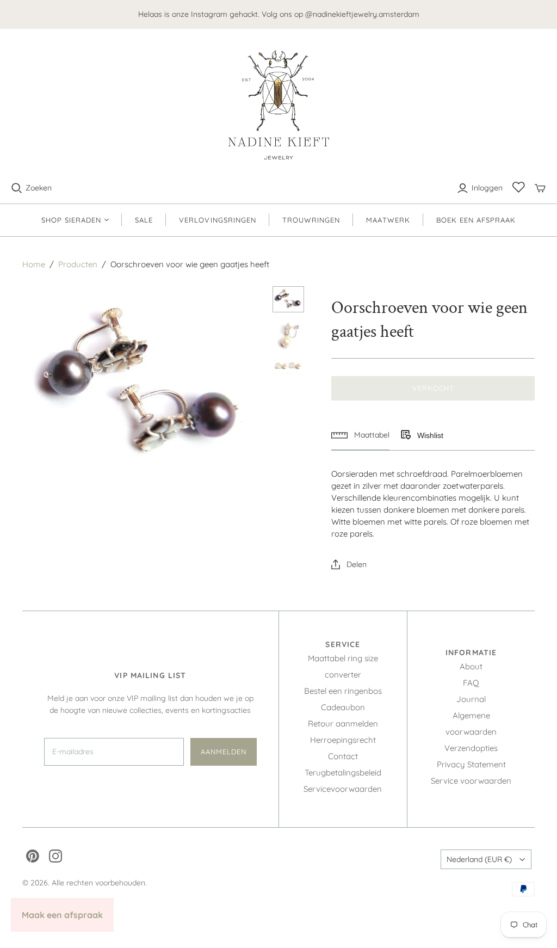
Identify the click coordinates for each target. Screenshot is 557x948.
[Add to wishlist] (405, 435)
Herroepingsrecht (343, 740)
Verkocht (433, 388)
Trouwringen (311, 220)
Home (33, 264)
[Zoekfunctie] (16, 188)
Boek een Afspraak (476, 220)
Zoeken (39, 188)
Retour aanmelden (343, 723)
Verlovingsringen (217, 220)
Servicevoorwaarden (343, 789)
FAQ (471, 683)
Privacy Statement (471, 764)
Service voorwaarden (471, 780)
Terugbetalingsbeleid (343, 772)
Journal (471, 699)
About (471, 666)
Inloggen (487, 188)
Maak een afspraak (62, 914)
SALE (144, 220)
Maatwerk (388, 220)
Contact (343, 756)
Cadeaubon (343, 707)
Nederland (479, 859)
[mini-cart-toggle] (540, 188)
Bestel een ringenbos (343, 691)
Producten (77, 264)
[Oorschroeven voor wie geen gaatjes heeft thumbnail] (288, 299)
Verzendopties (471, 748)
